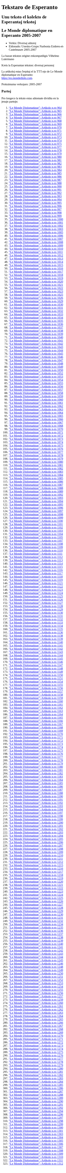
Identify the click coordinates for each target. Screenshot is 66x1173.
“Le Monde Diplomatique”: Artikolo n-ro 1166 (36, 720)
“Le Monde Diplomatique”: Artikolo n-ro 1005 (36, 232)
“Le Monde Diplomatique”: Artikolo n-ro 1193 (36, 806)
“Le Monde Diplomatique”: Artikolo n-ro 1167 (36, 724)
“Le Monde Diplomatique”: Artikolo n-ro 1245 (36, 960)
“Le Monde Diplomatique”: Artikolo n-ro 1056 (36, 386)
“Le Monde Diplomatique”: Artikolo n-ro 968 (35, 120)
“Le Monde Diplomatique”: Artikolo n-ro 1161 (36, 704)
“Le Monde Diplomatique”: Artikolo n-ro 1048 (36, 363)
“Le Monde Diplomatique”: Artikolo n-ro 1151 (36, 678)
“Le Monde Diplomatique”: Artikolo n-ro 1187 (36, 789)
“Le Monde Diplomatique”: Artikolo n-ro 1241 (36, 947)
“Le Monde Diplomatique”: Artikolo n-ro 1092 (36, 494)
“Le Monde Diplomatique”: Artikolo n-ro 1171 (36, 737)
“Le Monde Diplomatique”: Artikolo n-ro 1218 (36, 875)
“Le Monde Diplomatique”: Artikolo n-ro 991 (35, 189)
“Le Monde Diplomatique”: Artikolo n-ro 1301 (36, 1130)
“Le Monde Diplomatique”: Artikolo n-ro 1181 (36, 770)
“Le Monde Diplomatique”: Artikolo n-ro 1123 (36, 589)
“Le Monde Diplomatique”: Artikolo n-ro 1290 (36, 1101)
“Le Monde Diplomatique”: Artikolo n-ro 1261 (36, 1006)
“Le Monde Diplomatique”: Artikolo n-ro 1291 (36, 1104)
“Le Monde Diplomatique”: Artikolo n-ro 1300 (36, 1127)
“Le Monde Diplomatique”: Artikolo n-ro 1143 (36, 652)
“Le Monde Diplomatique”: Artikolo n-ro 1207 (36, 845)
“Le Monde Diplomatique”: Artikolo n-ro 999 (35, 216)
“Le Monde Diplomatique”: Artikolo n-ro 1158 (36, 694)
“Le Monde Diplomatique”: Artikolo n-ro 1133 (36, 622)
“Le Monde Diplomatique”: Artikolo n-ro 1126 (36, 599)
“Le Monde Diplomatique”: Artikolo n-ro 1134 (36, 625)
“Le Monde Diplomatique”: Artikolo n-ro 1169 (36, 730)
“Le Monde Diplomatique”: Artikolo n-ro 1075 (36, 445)
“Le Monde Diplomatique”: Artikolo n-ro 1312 (36, 1163)
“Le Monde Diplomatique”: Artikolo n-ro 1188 (36, 793)
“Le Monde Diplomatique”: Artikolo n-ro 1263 (36, 1012)
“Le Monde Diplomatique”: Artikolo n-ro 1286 (36, 1088)
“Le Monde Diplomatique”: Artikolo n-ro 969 (35, 124)
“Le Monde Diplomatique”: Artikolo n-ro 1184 (36, 780)
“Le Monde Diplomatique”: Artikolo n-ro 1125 (36, 596)
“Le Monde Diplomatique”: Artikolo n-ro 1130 (36, 612)
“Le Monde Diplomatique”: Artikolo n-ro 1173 (36, 743)
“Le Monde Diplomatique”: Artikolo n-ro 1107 (36, 540)
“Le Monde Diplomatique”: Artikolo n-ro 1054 (36, 379)
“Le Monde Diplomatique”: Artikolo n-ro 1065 (36, 416)
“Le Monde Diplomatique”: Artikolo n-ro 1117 (36, 573)
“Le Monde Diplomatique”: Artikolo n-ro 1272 (36, 1042)
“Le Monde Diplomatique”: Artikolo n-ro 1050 (36, 370)
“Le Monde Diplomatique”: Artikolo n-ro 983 (35, 166)
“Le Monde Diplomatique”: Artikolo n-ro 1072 (36, 435)
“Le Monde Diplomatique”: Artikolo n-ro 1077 (36, 452)
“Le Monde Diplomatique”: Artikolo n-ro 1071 (36, 432)
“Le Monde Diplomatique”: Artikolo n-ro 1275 (36, 1052)
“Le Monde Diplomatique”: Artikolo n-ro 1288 (36, 1094)
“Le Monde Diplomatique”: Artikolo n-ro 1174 (36, 747)
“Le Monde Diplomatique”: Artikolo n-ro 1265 (36, 1019)
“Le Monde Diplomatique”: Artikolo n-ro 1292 (36, 1107)
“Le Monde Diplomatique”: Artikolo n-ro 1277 (36, 1058)
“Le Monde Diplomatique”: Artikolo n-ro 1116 (36, 570)
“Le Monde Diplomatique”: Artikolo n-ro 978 (35, 150)
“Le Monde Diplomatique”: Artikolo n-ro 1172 (36, 740)
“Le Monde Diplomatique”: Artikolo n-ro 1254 (36, 986)
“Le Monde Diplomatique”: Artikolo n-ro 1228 (36, 907)
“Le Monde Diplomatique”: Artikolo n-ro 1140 (36, 642)
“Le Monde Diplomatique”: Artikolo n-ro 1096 (36, 507)
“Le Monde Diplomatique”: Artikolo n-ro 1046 (36, 357)
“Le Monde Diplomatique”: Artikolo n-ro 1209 (36, 852)
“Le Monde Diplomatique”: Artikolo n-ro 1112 (36, 557)
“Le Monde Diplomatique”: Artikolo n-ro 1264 (36, 1016)
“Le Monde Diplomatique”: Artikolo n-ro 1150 (36, 675)
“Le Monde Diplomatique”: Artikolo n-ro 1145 (36, 658)
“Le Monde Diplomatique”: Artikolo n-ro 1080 (36, 461)
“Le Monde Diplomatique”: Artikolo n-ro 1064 (36, 412)
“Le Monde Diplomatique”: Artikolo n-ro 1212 (36, 861)
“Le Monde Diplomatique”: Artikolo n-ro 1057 (36, 389)
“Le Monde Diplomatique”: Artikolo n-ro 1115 (36, 566)
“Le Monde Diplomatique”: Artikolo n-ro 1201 (36, 825)
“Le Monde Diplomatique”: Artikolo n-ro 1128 (36, 606)
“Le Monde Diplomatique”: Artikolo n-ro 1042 (36, 343)
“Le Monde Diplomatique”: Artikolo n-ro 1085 (36, 478)
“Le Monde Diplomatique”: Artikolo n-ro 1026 (36, 297)
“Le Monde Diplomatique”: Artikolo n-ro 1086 (36, 481)
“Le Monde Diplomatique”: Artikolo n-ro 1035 (36, 320)
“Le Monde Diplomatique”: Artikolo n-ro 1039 (36, 334)
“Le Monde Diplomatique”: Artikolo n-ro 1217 (36, 871)
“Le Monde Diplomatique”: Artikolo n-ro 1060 (36, 399)
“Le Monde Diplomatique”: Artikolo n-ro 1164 (36, 714)
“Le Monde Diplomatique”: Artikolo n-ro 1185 (36, 783)
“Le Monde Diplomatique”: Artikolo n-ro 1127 (36, 602)
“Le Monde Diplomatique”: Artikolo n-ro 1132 (36, 619)
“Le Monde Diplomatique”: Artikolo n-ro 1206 (36, 842)
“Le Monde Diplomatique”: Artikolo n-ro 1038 (36, 330)
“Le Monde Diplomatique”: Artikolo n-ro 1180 (36, 766)
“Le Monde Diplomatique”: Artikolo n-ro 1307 (36, 1147)
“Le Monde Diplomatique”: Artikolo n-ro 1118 (36, 576)
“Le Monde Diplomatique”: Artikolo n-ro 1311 (36, 1160)
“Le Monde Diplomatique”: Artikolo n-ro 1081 (36, 465)
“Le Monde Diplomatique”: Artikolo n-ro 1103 (36, 530)
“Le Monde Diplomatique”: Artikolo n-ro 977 (35, 147)
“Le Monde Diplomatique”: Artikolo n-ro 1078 (36, 455)
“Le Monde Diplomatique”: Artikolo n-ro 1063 (36, 409)
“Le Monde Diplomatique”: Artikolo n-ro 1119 (36, 579)
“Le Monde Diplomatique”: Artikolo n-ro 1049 (36, 366)
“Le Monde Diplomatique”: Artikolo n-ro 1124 (36, 593)
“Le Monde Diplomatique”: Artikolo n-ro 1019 (36, 278)
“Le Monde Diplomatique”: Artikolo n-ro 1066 (36, 419)
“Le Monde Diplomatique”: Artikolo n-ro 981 (35, 160)
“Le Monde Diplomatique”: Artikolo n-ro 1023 (36, 291)
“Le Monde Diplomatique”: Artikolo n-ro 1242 (36, 950)
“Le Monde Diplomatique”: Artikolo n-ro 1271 (36, 1039)
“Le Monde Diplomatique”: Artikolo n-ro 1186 (36, 786)
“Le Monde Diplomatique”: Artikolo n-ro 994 (35, 199)
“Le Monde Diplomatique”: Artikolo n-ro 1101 (36, 524)
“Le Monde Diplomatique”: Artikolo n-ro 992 (35, 193)
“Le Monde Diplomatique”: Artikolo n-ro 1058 (36, 393)
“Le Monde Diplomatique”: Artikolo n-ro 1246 (36, 963)
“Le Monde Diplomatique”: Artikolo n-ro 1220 (36, 881)
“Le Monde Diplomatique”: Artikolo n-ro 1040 (36, 337)
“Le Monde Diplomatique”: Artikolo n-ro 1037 (36, 327)
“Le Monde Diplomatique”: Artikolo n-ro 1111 (36, 553)
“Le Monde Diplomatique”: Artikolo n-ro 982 (35, 163)
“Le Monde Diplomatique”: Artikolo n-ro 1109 (36, 547)
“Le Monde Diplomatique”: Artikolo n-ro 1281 (36, 1071)
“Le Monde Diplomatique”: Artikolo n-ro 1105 (36, 537)
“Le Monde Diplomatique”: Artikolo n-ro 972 (35, 134)
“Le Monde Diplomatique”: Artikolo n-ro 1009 (36, 245)
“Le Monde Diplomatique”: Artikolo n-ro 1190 (36, 796)
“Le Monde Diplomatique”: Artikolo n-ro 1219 (36, 878)
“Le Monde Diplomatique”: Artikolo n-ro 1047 (36, 360)
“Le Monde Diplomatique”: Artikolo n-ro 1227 (36, 904)
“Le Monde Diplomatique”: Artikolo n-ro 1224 (36, 894)
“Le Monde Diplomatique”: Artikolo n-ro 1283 (36, 1078)
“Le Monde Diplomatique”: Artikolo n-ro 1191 (36, 799)
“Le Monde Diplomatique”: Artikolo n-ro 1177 (36, 757)
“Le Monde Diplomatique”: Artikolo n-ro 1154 (36, 681)
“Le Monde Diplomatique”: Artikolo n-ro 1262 (36, 1009)
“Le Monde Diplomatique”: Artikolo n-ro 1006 (36, 235)
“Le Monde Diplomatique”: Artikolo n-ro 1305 (36, 1140)
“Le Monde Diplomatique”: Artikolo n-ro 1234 (36, 924)
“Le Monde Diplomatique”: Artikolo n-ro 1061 (36, 402)
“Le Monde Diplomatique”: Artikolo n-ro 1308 (36, 1150)
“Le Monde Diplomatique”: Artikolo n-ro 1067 (36, 422)
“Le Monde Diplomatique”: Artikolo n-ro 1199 (36, 819)
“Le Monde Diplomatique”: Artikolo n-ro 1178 (36, 760)
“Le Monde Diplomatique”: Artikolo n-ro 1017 (36, 271)
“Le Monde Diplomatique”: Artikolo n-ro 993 (35, 196)
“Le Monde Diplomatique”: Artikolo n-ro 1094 (36, 501)
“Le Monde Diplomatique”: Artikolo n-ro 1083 (36, 471)
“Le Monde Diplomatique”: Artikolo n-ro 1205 (36, 839)
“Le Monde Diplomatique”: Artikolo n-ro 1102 (36, 527)
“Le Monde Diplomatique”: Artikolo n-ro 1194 (36, 809)
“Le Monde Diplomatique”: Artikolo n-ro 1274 (36, 1048)
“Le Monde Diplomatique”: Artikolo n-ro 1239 (36, 940)
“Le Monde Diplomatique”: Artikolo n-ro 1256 (36, 993)
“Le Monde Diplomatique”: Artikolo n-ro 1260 (36, 1002)
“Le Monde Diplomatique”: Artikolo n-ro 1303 (36, 1134)
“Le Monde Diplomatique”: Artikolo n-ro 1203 (36, 832)
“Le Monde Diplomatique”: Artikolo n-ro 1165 (36, 717)
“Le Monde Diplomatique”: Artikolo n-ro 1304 (36, 1137)
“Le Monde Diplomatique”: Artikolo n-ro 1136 (36, 632)
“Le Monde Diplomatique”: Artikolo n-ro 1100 (36, 520)
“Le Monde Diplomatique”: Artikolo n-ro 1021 (36, 284)
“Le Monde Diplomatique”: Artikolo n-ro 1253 (36, 983)
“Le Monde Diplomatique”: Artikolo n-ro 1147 (36, 665)
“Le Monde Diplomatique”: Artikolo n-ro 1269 (36, 1032)
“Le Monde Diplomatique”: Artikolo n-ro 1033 (36, 314)
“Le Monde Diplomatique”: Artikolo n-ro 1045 (36, 353)
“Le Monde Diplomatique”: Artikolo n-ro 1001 (36, 222)
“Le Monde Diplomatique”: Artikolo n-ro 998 (35, 212)
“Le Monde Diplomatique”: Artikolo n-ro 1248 (36, 966)
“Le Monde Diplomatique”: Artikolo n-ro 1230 (36, 914)
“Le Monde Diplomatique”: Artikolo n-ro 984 (35, 170)
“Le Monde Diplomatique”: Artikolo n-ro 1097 (36, 511)
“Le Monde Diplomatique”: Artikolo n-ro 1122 (36, 586)
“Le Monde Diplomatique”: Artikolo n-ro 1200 (36, 822)
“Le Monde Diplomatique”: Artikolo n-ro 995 (35, 202)
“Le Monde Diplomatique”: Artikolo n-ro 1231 (36, 917)
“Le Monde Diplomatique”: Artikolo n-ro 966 (35, 114)
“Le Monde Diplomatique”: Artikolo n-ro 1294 (36, 1111)
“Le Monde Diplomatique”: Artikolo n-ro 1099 (36, 517)
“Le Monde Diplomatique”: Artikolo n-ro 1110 (36, 550)
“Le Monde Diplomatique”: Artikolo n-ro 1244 (36, 957)
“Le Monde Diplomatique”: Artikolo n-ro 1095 (36, 504)
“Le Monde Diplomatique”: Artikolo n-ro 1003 (36, 229)
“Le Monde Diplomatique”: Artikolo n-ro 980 (35, 156)
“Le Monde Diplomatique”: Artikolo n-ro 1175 (36, 750)
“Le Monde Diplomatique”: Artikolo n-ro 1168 (36, 727)
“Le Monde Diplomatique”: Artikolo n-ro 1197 (36, 812)
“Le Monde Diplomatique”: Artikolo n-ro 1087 (36, 484)
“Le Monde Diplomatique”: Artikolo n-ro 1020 (36, 281)
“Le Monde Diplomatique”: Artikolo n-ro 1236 (36, 930)
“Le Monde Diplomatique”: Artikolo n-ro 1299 (36, 1124)
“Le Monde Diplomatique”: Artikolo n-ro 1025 (36, 294)
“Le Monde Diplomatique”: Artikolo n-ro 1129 (36, 609)
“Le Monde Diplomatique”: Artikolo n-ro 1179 (36, 763)
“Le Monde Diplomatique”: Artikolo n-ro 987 (35, 179)
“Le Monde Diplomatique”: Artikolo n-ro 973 (35, 137)
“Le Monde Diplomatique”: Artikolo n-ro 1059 (36, 396)
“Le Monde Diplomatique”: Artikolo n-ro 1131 (36, 616)
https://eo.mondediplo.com (16, 78)
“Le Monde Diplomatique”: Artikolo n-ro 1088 (36, 488)
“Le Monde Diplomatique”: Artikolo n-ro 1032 (36, 311)
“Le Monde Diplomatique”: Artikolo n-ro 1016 (36, 268)
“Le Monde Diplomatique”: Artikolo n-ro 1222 (36, 888)
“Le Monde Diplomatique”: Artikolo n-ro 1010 (36, 248)
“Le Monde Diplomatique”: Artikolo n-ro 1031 (36, 307)
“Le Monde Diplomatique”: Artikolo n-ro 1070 (36, 429)
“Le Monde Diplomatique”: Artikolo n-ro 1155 (36, 684)
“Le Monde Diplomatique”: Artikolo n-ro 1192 (36, 802)
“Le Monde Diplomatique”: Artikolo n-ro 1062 (36, 406)
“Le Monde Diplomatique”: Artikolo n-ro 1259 (36, 999)
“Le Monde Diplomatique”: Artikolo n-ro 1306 (36, 1143)
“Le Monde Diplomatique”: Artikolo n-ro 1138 (36, 635)
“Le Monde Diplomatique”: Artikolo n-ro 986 (35, 176)
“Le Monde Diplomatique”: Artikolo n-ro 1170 (36, 734)
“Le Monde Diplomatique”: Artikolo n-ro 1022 (36, 288)
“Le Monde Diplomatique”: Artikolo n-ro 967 (35, 117)
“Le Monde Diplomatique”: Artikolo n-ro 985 (35, 173)
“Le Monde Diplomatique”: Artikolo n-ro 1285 (36, 1084)
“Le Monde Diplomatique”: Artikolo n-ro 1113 (36, 560)
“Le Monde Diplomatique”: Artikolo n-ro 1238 (36, 937)
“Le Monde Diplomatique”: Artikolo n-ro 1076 (36, 448)
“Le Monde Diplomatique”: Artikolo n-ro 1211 (36, 858)
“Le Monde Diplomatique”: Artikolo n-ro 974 (35, 140)
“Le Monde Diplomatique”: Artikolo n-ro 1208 (36, 848)
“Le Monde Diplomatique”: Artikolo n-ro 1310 (36, 1157)
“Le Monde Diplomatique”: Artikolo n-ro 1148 (36, 668)
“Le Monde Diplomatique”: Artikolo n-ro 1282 (36, 1075)
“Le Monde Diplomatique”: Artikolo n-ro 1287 (36, 1091)
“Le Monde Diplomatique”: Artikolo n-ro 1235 (36, 927)
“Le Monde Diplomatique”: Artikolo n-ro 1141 (36, 645)
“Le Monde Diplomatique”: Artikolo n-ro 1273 (36, 1045)
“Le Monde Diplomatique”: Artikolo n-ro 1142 (36, 648)
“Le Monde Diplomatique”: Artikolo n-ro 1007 (36, 238)
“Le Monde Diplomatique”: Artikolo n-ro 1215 (36, 865)
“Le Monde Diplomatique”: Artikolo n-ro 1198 (36, 816)
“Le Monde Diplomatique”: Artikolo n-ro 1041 (36, 340)
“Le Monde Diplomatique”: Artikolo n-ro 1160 (36, 701)
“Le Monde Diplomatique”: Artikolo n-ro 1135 (36, 629)
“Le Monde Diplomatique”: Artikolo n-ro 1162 (36, 707)
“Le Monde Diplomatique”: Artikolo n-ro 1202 (36, 829)
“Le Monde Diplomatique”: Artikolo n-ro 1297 (36, 1117)
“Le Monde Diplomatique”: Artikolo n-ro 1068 (36, 425)
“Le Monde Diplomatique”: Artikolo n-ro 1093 (36, 498)
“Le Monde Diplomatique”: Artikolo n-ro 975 (35, 143)
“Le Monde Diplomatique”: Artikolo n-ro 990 (35, 186)
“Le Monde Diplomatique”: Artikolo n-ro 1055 (36, 383)
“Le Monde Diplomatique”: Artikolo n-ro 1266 (36, 1022)
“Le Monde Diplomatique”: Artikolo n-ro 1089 (36, 491)
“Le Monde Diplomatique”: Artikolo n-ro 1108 (36, 543)
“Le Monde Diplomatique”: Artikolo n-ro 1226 (36, 901)
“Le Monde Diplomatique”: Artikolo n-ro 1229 (36, 911)
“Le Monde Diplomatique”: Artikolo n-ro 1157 (36, 691)
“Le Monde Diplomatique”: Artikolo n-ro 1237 (36, 934)
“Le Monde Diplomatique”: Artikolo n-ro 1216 (36, 868)
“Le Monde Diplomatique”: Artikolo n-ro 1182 (36, 773)
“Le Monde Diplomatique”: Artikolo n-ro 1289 (36, 1098)
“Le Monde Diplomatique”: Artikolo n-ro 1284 (36, 1081)
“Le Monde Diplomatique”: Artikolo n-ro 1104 (36, 534)
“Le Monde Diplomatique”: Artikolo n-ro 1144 (36, 655)
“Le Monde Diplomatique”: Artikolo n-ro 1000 (36, 219)
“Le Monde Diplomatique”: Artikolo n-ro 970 (35, 127)
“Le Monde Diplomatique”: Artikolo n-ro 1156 (36, 688)
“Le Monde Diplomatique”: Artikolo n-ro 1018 (36, 275)
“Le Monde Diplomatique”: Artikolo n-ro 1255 (36, 989)
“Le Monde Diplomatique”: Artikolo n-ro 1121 (36, 583)
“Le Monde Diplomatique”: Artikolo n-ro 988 (35, 183)
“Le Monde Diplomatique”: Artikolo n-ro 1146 (36, 661)
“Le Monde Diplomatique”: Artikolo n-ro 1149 (36, 671)
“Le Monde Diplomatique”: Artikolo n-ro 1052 (36, 373)
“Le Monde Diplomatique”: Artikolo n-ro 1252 (36, 980)
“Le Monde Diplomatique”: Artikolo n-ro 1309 (36, 1153)
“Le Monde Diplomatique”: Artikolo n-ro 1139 (36, 639)
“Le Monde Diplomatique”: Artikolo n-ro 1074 (36, 442)
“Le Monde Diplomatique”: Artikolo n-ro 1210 (36, 855)
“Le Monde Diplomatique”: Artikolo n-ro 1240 (36, 943)
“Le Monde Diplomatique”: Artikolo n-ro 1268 (36, 1029)
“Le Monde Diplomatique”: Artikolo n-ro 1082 (36, 468)
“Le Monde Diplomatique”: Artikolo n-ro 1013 (36, 258)
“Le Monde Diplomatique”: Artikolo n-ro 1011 (36, 252)
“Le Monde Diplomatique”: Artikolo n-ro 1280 (36, 1068)
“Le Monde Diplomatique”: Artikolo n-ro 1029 (36, 301)
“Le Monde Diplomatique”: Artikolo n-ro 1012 (36, 255)
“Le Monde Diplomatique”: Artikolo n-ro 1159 (36, 698)
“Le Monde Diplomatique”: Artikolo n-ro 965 (35, 111)
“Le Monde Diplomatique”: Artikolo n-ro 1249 (36, 970)
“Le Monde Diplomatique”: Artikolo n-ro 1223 (36, 891)
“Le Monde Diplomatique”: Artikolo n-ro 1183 (36, 776)
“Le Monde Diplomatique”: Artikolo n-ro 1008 (36, 242)
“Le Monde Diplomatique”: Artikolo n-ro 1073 (36, 438)
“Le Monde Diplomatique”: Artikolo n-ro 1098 (36, 514)
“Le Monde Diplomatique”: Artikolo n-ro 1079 (36, 458)
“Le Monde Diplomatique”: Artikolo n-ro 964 (35, 107)
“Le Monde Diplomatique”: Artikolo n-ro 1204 (36, 835)
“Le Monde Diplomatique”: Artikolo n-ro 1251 (36, 976)
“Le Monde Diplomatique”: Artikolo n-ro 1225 (36, 898)
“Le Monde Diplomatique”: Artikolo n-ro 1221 (36, 884)
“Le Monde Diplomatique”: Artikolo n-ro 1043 (36, 347)
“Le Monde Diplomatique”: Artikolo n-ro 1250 (36, 973)
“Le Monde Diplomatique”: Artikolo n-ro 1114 (36, 563)
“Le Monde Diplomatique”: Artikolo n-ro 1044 (36, 350)
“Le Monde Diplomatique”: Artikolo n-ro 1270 (36, 1035)
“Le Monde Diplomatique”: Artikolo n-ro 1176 (36, 753)
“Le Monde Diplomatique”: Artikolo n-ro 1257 (36, 996)
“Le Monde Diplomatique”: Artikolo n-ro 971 (35, 130)
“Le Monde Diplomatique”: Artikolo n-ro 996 (35, 206)
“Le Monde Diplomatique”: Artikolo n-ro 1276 (36, 1055)
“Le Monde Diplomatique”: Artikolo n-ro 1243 (36, 953)
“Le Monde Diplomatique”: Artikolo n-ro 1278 (36, 1062)
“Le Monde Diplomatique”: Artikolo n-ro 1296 (36, 1114)
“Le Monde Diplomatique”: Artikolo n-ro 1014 (36, 261)
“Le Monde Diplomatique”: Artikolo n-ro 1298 (36, 1121)
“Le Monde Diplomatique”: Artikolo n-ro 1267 (36, 1025)
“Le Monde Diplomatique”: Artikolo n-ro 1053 (36, 376)
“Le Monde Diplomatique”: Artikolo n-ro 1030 (36, 304)
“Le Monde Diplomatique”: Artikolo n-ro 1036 (36, 324)
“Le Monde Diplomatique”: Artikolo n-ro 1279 (36, 1065)
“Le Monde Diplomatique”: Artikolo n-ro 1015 (36, 265)
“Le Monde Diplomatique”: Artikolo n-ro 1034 (36, 317)
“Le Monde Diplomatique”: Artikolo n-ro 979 (35, 153)
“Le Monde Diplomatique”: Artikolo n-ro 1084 (36, 475)
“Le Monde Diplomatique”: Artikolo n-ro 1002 (36, 225)
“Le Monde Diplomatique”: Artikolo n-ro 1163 (36, 711)
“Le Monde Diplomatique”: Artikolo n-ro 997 (35, 209)
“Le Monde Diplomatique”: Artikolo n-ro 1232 (36, 921)
